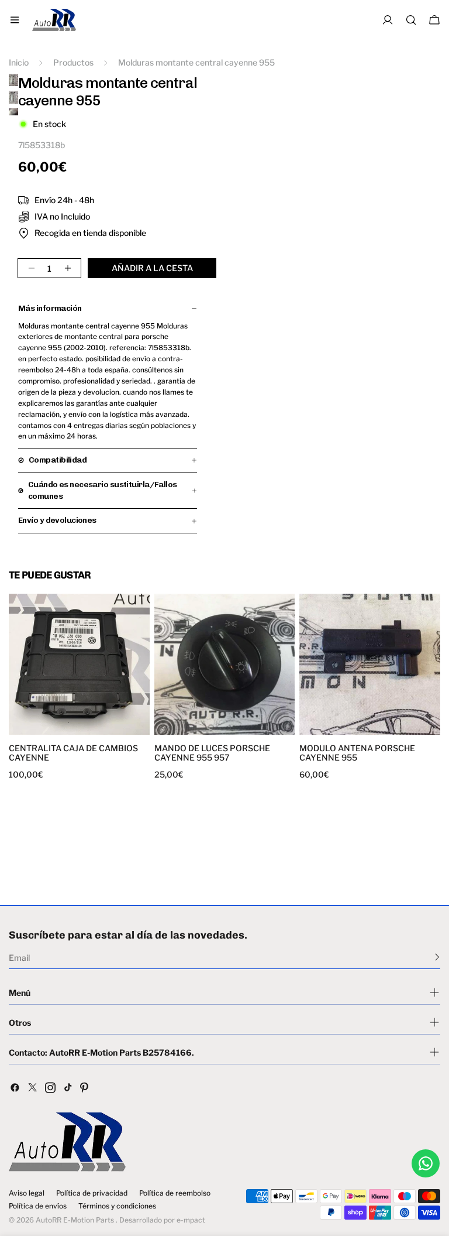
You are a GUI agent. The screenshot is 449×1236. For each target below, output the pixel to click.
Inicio (19, 62)
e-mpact (191, 1220)
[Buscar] (411, 20)
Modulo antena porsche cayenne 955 (357, 753)
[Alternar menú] (14, 20)
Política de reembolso (174, 1193)
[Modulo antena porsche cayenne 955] (369, 664)
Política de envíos (38, 1206)
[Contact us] (426, 1163)
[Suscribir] (437, 957)
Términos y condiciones (117, 1206)
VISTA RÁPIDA (46, 727)
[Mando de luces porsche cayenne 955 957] (224, 664)
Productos (73, 62)
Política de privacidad (91, 1193)
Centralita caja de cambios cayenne (73, 753)
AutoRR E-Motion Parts (75, 1220)
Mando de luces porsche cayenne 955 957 (212, 753)
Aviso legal (26, 1193)
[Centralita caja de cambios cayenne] (79, 664)
